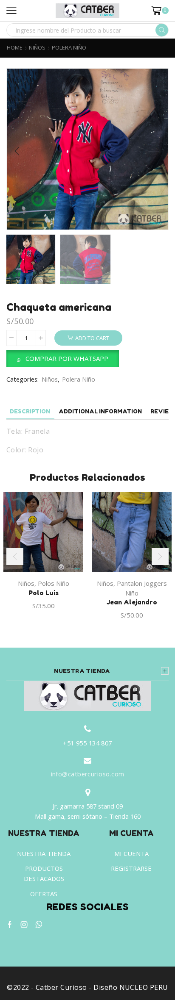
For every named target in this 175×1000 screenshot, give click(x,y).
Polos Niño (53, 583)
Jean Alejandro (132, 602)
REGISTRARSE (131, 868)
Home (15, 47)
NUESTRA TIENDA (44, 853)
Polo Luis (43, 592)
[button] (17, 151)
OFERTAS (43, 893)
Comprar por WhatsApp (66, 358)
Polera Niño (69, 47)
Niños (37, 47)
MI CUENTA (131, 853)
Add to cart (92, 338)
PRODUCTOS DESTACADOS (44, 873)
